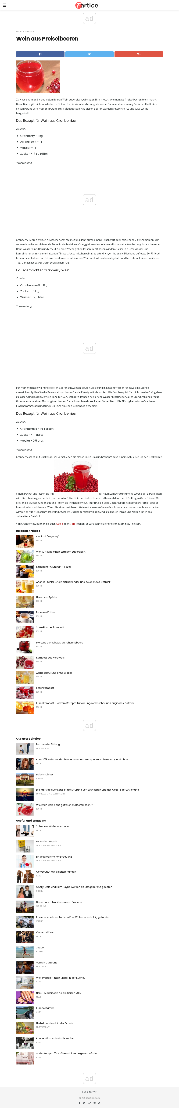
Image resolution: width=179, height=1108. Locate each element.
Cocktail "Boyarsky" (47, 536)
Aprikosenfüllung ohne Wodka (54, 673)
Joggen (40, 947)
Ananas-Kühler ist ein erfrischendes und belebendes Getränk (73, 582)
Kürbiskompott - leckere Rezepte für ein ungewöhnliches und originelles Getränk (85, 703)
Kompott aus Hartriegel (50, 657)
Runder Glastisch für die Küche (55, 1038)
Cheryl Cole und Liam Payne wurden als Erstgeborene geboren (74, 887)
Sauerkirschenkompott (50, 627)
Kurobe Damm (45, 1008)
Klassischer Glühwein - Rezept (54, 567)
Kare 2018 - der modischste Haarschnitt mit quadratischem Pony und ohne (82, 759)
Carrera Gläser (45, 932)
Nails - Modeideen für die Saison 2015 (58, 993)
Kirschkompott (45, 688)
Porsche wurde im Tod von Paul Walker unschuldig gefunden (73, 917)
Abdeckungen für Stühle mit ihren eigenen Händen (67, 1053)
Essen (19, 31)
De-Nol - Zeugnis (46, 841)
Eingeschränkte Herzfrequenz (54, 856)
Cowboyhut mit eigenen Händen (56, 871)
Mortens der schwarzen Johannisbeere (59, 642)
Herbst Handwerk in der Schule (54, 1023)
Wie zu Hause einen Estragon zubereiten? (61, 551)
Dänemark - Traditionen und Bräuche (59, 902)
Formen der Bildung (48, 744)
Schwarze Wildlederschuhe (52, 826)
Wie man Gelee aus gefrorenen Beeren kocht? (64, 805)
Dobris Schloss (44, 774)
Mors (72, 523)
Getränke (29, 31)
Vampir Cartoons (46, 962)
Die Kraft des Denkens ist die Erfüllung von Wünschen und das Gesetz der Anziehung (87, 790)
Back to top (89, 1092)
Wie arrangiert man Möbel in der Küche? (60, 978)
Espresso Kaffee (46, 612)
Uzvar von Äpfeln (46, 597)
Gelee (59, 523)
